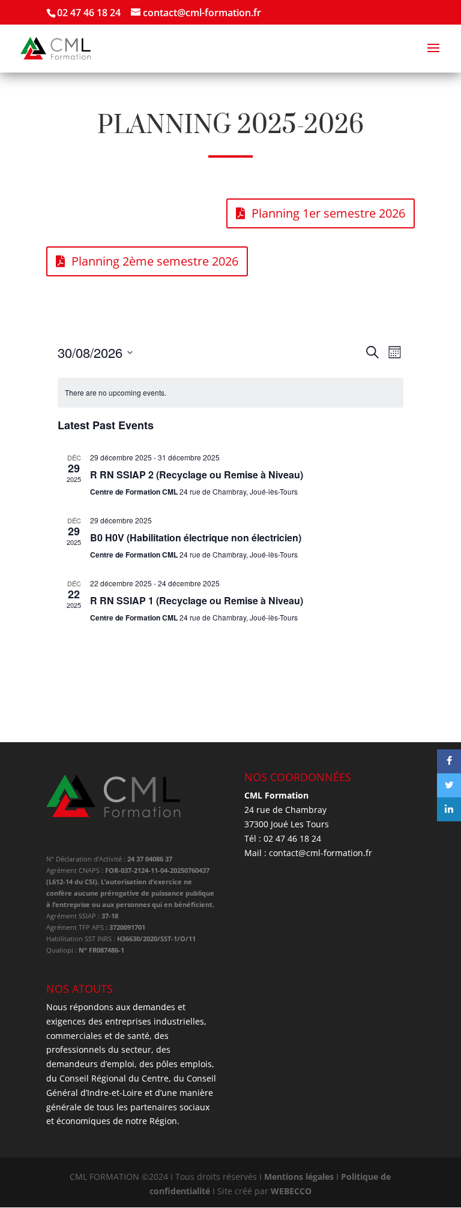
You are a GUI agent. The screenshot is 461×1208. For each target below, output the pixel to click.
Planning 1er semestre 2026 (328, 213)
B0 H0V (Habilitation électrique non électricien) (195, 537)
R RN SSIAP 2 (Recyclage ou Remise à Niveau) (196, 474)
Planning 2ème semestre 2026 (154, 261)
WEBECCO (291, 1191)
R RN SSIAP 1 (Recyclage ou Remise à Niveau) (196, 600)
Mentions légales (299, 1176)
